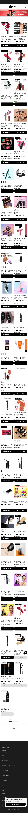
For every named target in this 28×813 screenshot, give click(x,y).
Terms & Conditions (7, 753)
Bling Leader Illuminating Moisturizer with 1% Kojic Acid (20, 213)
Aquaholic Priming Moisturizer (7, 502)
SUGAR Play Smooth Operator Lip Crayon (20, 298)
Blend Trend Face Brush (6, 415)
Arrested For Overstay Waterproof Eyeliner (18, 679)
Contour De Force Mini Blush (6, 241)
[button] (4, 41)
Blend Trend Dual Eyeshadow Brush (20, 385)
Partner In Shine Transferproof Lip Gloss (20, 67)
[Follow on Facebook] (2, 805)
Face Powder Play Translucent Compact (20, 184)
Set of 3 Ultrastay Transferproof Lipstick (20, 591)
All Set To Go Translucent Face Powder (6, 96)
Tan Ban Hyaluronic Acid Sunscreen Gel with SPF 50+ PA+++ (20, 269)
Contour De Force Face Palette (6, 213)
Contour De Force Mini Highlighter (6, 356)
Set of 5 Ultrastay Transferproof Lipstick (7, 621)
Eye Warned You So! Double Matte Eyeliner (7, 473)
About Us (4, 745)
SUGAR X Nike (5, 775)
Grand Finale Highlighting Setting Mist (5, 328)
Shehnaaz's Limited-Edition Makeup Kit (20, 502)
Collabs (4, 778)
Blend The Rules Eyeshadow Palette (7, 154)
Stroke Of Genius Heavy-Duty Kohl (6, 184)
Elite (3, 755)
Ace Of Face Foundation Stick (20, 39)
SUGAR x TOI (5, 780)
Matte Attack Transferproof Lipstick (5, 67)
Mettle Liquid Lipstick (5, 126)
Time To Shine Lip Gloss (6, 385)
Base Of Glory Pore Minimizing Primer (7, 560)
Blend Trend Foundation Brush (7, 651)
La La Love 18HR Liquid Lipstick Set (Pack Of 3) (7, 443)
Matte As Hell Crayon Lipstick (6, 39)
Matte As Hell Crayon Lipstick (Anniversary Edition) (19, 621)
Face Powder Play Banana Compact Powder (20, 532)
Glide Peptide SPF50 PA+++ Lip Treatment (7, 269)
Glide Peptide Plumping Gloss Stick (19, 415)
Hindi (3, 790)
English (3, 788)
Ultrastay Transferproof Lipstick (19, 154)
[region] (14, 731)
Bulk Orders (5, 770)
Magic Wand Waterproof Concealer (18, 126)
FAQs (3, 758)
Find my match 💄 (16, 804)
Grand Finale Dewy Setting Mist (7, 298)
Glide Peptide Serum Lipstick (19, 96)
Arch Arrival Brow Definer (7, 679)
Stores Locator (5, 747)
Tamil (3, 793)
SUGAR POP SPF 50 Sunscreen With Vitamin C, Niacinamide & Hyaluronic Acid (20, 356)
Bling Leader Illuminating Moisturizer (5, 532)
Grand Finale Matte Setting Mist (7, 707)
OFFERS (3, 763)
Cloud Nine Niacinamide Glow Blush (20, 241)
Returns (4, 750)
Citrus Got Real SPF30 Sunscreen (19, 560)
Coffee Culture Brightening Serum (20, 328)
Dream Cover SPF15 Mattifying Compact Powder (20, 443)
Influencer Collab (6, 773)
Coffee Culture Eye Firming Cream (7, 591)
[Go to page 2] (17, 720)
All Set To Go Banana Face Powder (18, 651)
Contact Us (5, 760)
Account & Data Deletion (8, 766)
